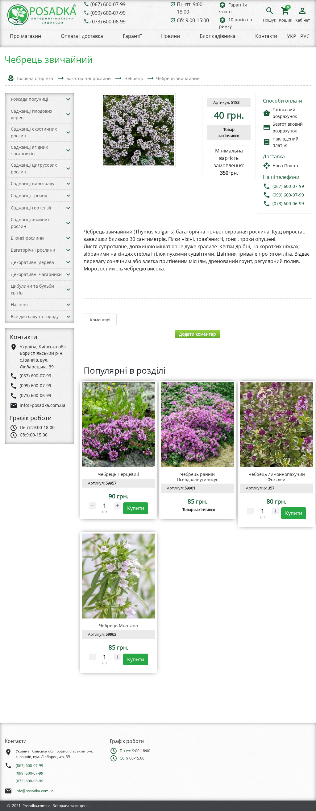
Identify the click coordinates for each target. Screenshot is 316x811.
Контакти (266, 36)
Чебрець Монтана (118, 625)
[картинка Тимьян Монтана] (118, 575)
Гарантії (132, 36)
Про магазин (25, 36)
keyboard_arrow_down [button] (68, 99)
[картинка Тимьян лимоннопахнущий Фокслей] (276, 424)
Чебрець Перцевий (118, 474)
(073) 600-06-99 (108, 21)
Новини (170, 36)
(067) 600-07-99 (108, 4)
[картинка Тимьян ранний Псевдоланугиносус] (197, 424)
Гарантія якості (233, 8)
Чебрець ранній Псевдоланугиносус (197, 476)
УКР (291, 36)
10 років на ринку (235, 23)
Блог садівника (217, 36)
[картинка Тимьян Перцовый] (118, 424)
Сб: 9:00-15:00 (193, 20)
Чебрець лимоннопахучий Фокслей (276, 476)
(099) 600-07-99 (108, 13)
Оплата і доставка (82, 36)
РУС (305, 36)
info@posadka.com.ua (35, 790)
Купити (135, 508)
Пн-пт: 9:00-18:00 (190, 8)
